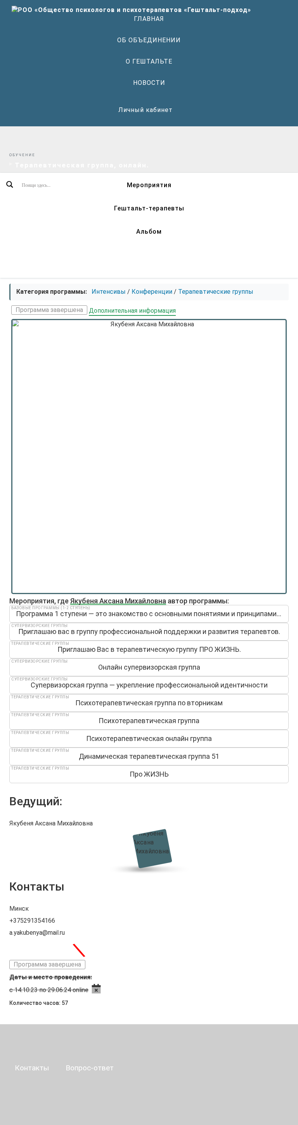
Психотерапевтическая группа (149, 721)
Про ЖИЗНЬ (149, 774)
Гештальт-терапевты (149, 208)
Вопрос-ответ (90, 1067)
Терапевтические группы (215, 291)
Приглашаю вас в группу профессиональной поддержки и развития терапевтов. (149, 631)
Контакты (32, 1067)
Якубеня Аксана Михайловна (118, 601)
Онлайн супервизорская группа (149, 667)
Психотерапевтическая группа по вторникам (149, 703)
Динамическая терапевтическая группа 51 (149, 756)
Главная (149, 18)
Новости (149, 82)
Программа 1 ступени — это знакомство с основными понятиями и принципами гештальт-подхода (152, 614)
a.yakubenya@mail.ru (37, 932)
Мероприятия (149, 185)
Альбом (149, 231)
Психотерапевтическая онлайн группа (149, 738)
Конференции (152, 291)
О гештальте (149, 61)
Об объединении (149, 40)
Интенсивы (109, 291)
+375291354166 (32, 920)
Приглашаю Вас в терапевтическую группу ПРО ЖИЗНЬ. (149, 649)
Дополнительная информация (132, 310)
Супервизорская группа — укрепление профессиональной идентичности (149, 685)
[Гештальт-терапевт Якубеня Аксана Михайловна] (149, 848)
